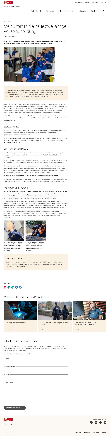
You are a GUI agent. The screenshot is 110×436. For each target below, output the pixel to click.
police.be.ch (95, 2)
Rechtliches (87, 432)
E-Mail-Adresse (11, 366)
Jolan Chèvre (9, 96)
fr (105, 2)
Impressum (96, 432)
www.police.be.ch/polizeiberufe (42, 264)
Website (8, 374)
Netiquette (78, 432)
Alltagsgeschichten (66, 11)
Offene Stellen (78, 2)
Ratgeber (50, 11)
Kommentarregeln (21, 350)
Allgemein (83, 11)
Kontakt (87, 2)
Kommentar (10, 382)
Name (8, 358)
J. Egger (14, 36)
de (102, 2)
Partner (94, 11)
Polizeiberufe (36, 11)
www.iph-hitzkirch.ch (15, 262)
